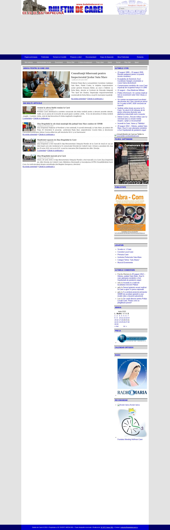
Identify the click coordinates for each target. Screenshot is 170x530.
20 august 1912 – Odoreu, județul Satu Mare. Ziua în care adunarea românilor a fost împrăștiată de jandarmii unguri (132, 128)
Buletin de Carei (55, 7)
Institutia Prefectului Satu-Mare (129, 257)
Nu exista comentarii (78, 99)
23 (117, 322)
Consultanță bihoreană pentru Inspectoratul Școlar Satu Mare (89, 75)
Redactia (140, 57)
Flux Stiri (127, 62)
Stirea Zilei (70, 62)
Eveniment (59, 62)
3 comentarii (41, 150)
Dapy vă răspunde (107, 57)
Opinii (110, 62)
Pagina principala (31, 57)
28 (128, 322)
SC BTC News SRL (107, 527)
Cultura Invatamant (85, 62)
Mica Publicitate (123, 57)
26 (124, 322)
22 (115, 322)
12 (124, 318)
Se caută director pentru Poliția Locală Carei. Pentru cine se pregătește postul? (132, 301)
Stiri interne (29, 62)
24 (120, 322)
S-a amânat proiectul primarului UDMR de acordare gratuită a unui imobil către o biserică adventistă (132, 294)
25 (122, 322)
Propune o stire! (76, 57)
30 (117, 324)
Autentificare (132, 5)
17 (120, 320)
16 (117, 320)
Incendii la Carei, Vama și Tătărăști (131, 123)
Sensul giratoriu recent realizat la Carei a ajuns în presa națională (132, 288)
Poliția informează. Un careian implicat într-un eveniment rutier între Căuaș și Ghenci (132, 95)
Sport (137, 62)
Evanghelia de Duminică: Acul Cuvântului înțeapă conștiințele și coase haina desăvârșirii (130, 81)
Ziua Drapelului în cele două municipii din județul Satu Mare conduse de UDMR (70, 123)
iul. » (125, 326)
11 (122, 318)
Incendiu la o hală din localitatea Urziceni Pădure (128, 284)
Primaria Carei (123, 255)
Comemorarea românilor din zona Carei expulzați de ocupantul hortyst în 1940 (132, 87)
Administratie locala (44, 62)
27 (126, 322)
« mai (116, 326)
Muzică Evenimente (125, 263)
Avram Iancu (134, 405)
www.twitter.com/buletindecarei (128, 136)
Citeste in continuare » (95, 99)
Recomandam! (91, 57)
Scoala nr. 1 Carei (124, 249)
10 (120, 318)
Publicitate (45, 57)
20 (126, 320)
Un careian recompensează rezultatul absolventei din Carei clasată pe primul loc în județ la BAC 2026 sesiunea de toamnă (132, 102)
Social (118, 62)
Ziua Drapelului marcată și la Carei (51, 155)
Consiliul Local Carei (125, 252)
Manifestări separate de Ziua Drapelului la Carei (56, 139)
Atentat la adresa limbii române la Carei (53, 107)
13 (126, 318)
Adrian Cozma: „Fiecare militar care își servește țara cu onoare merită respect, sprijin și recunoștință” (132, 119)
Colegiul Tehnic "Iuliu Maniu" (128, 260)
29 (115, 324)
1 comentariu (27, 118)
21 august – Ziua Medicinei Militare (131, 90)
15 (115, 320)
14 (128, 318)
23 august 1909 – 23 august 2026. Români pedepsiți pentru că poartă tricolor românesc (131, 74)
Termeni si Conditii (59, 57)
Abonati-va (140, 5)
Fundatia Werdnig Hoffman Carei (130, 439)
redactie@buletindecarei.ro (129, 527)
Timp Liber (100, 62)
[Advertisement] (85, 34)
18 (122, 320)
